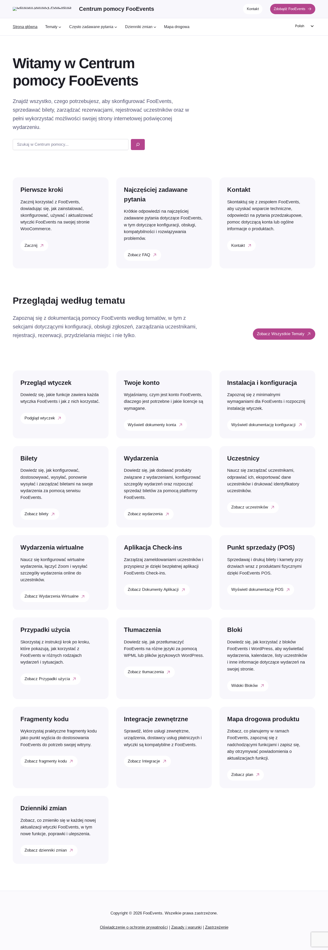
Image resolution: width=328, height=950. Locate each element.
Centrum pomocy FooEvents (116, 9)
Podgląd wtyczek (39, 418)
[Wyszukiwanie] (138, 144)
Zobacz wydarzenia (145, 514)
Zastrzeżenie (216, 927)
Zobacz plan (242, 774)
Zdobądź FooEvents (289, 9)
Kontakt (253, 9)
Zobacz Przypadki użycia (47, 679)
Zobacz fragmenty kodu (45, 761)
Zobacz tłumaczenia (146, 672)
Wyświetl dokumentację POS (257, 589)
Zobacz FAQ (139, 255)
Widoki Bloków (244, 685)
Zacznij (30, 245)
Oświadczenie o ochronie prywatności (134, 927)
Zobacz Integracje (144, 761)
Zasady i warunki (186, 927)
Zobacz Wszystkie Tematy (280, 334)
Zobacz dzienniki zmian (45, 850)
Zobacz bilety (36, 514)
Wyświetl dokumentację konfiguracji (263, 425)
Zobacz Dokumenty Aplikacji (153, 589)
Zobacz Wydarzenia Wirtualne (51, 596)
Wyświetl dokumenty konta (152, 425)
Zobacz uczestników (249, 507)
